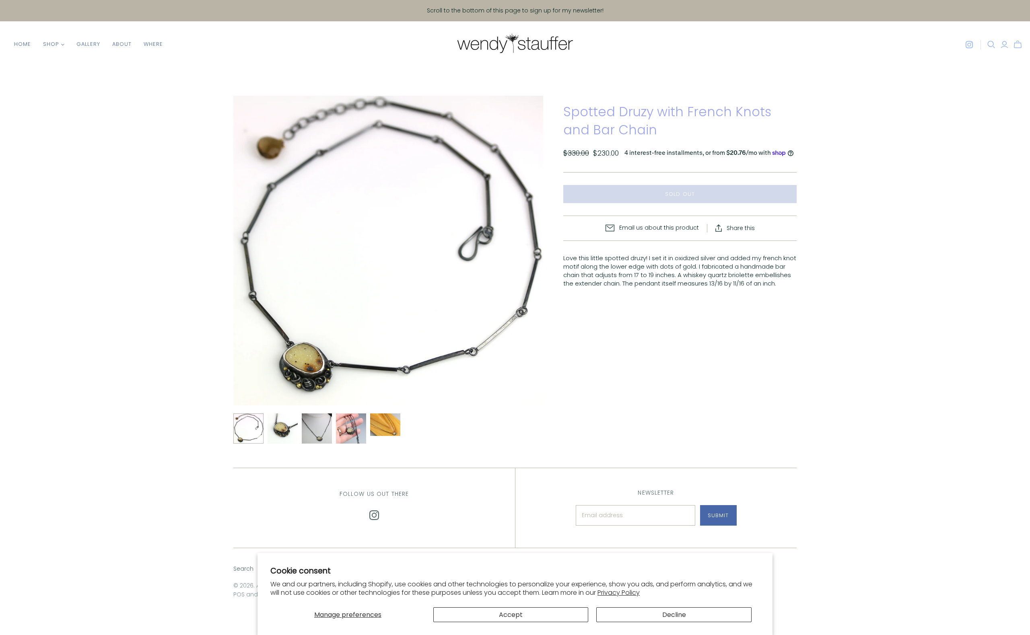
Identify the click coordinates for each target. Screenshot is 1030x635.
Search (243, 569)
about (122, 44)
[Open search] (991, 45)
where (153, 44)
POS (239, 594)
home (22, 44)
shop (51, 44)
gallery (88, 44)
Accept (511, 614)
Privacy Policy (618, 592)
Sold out (679, 194)
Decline (674, 614)
